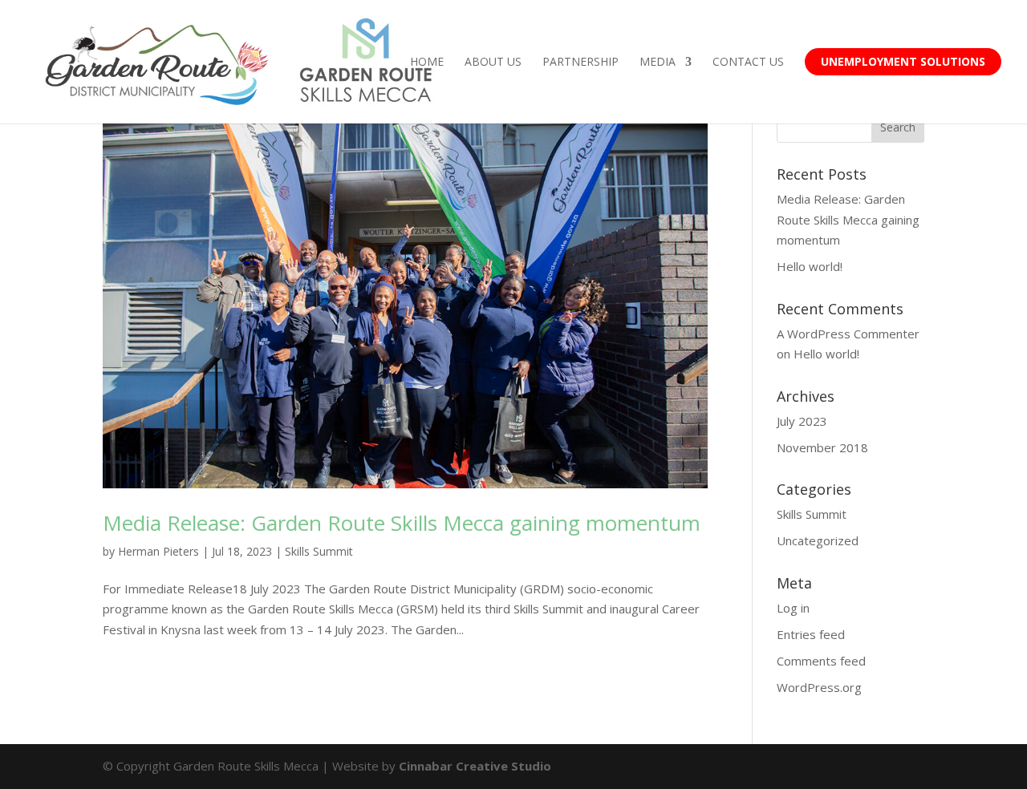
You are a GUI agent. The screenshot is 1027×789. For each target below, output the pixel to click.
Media (657, 62)
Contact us (748, 62)
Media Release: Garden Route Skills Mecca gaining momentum (401, 522)
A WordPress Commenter (848, 334)
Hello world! (809, 266)
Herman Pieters (158, 551)
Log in (793, 608)
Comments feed (821, 661)
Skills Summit (319, 551)
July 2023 (802, 421)
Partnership (580, 62)
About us (493, 62)
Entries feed (811, 634)
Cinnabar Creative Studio (475, 766)
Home (427, 62)
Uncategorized (818, 540)
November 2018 (822, 447)
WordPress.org (819, 687)
